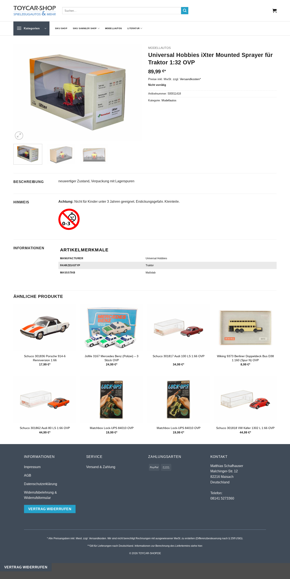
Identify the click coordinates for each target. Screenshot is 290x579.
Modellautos (113, 28)
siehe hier (196, 545)
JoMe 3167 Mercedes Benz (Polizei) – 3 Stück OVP (111, 358)
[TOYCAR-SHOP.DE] (34, 11)
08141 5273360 (222, 498)
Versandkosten (190, 79)
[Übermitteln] (184, 10)
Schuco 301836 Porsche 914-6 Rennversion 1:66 (45, 358)
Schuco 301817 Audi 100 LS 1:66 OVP (178, 356)
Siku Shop (61, 28)
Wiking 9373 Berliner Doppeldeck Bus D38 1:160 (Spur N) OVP (245, 358)
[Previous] (21, 92)
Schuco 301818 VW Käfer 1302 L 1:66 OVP (245, 428)
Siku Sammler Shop (85, 28)
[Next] (134, 92)
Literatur (133, 28)
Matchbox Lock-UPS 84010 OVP (112, 428)
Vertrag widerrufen (25, 567)
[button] (274, 10)
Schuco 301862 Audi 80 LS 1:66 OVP (45, 428)
